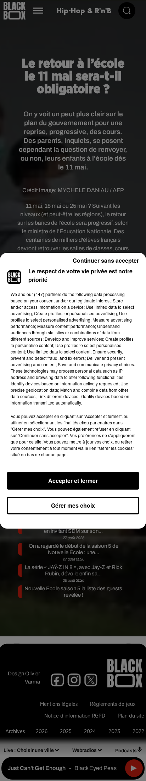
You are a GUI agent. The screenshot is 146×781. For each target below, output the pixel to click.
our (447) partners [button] (44, 294)
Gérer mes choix (73, 505)
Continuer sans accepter (106, 260)
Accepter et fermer (73, 480)
